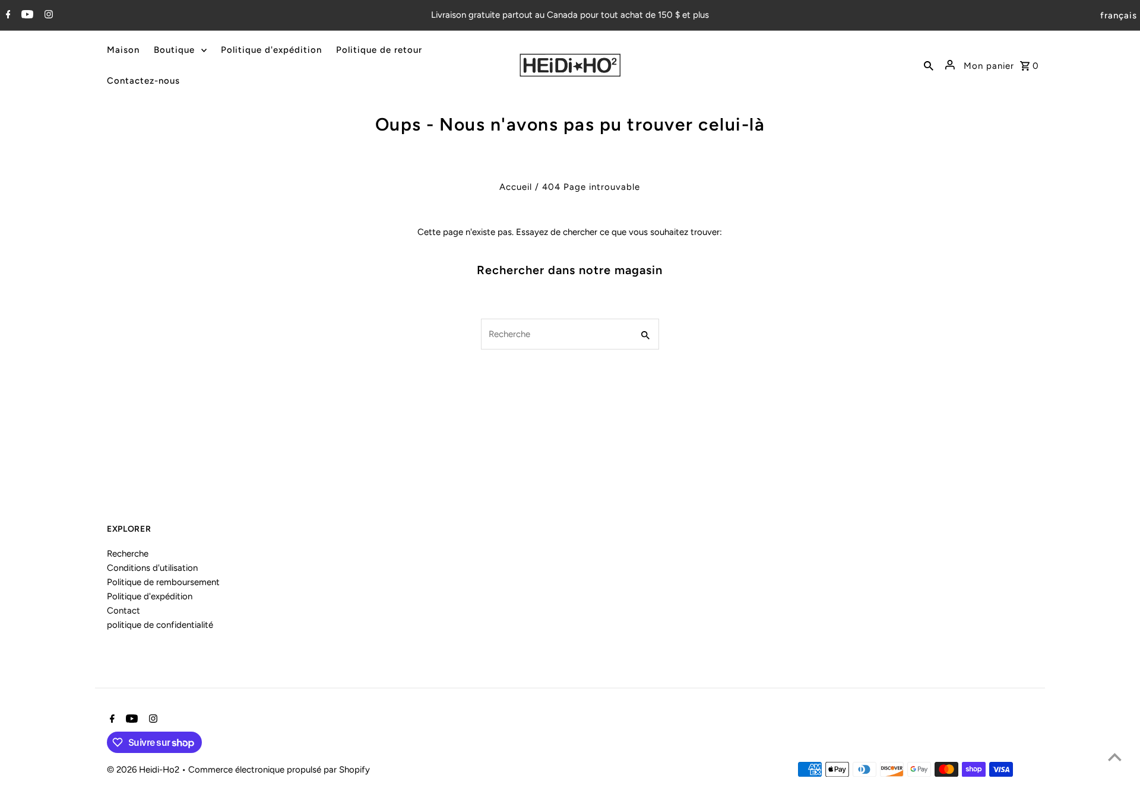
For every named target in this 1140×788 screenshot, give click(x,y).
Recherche (127, 553)
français (1118, 15)
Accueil (515, 187)
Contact (123, 610)
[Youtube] (25, 15)
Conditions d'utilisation (152, 568)
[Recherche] (928, 65)
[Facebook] (7, 15)
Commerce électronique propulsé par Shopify (279, 769)
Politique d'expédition (149, 596)
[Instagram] (47, 15)
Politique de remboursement (163, 582)
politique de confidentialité (160, 624)
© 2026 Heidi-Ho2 (144, 769)
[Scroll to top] (1114, 756)
